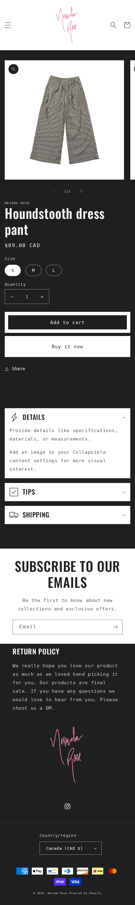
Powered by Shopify (85, 893)
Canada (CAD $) (64, 848)
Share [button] (18, 368)
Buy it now (67, 347)
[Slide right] (81, 191)
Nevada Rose (58, 893)
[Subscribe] (115, 627)
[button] (8, 25)
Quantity (15, 284)
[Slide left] (54, 191)
